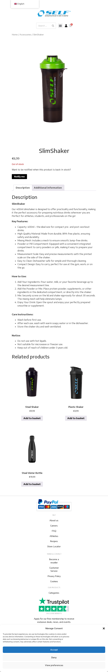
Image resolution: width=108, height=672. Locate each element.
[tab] (22, 188)
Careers (54, 525)
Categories (54, 593)
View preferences (54, 665)
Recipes (54, 541)
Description (23, 187)
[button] (103, 628)
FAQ (54, 531)
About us (54, 520)
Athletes (54, 536)
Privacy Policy (54, 576)
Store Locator (54, 546)
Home (15, 34)
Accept (54, 649)
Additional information (48, 187)
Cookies (54, 581)
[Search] (53, 26)
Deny (54, 657)
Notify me (19, 176)
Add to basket (32, 418)
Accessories (25, 34)
